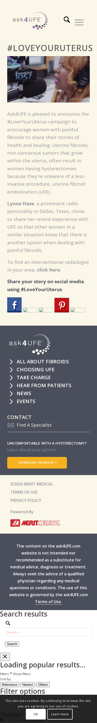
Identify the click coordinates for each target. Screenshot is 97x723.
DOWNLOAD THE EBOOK (36, 462)
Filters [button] (15, 674)
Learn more (60, 714)
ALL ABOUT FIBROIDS (43, 361)
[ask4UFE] (43, 21)
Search (12, 644)
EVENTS (26, 401)
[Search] (64, 21)
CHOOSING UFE (35, 369)
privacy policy (25, 500)
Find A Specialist (34, 425)
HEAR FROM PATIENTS (44, 385)
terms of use (24, 492)
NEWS (24, 393)
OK (36, 714)
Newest (27, 685)
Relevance (9, 685)
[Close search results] (5, 657)
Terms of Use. (48, 601)
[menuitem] (67, 21)
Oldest (43, 685)
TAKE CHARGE (34, 377)
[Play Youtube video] (48, 79)
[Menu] (77, 21)
